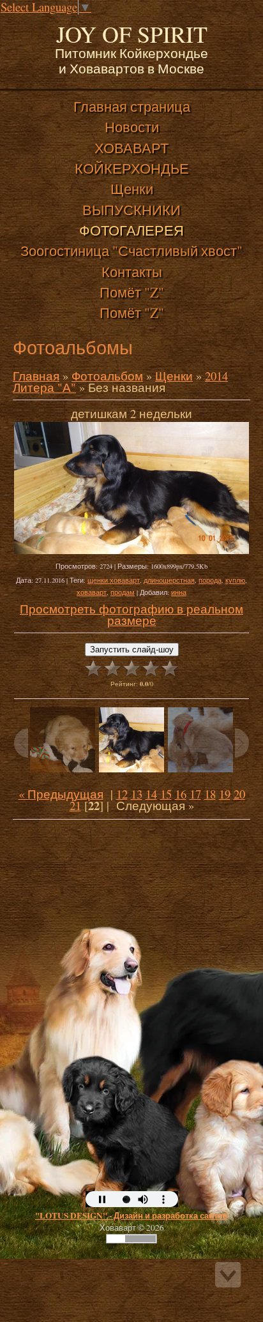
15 (166, 794)
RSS (114, 22)
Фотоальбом (107, 376)
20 (239, 794)
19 (224, 794)
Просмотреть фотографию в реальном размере (131, 615)
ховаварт (92, 592)
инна (178, 592)
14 (151, 794)
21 (75, 805)
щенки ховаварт (113, 580)
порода (210, 580)
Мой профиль (88, 22)
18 (210, 794)
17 (195, 794)
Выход (101, 22)
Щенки (174, 376)
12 (122, 794)
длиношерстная (169, 580)
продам (122, 592)
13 (136, 794)
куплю (235, 580)
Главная (75, 22)
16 (180, 794)
